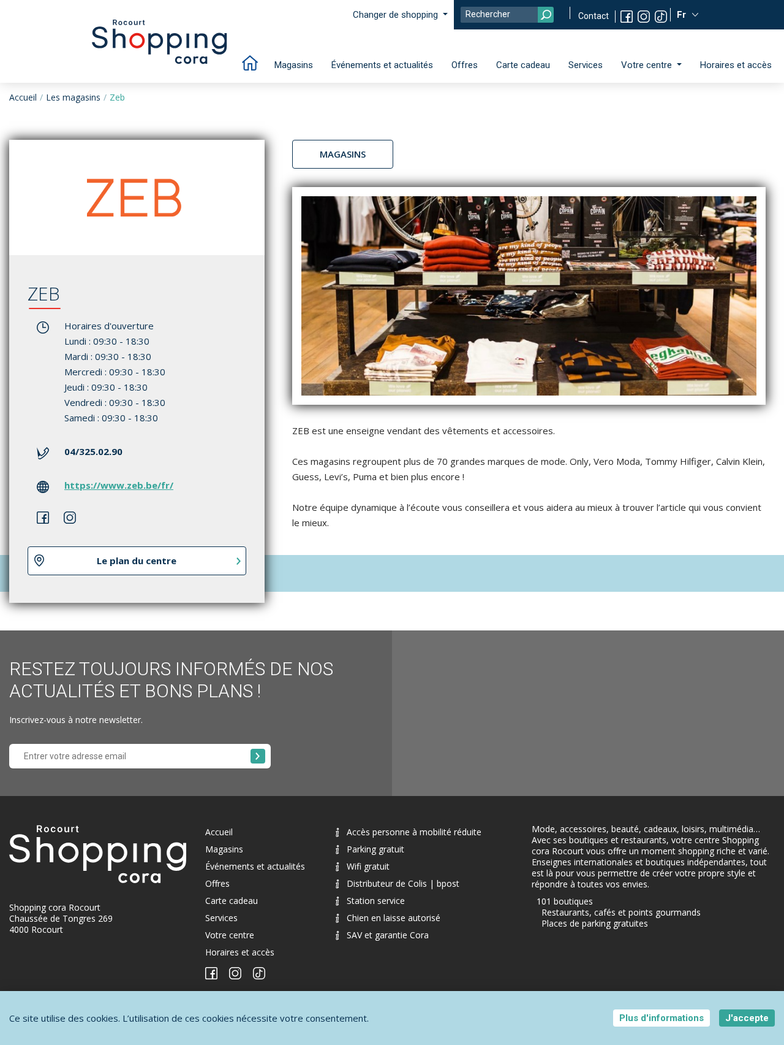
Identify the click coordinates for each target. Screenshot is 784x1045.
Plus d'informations (661, 1018)
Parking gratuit (375, 849)
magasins (343, 154)
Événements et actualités (382, 65)
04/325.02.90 (93, 451)
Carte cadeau (523, 65)
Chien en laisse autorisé (393, 918)
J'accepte (747, 1018)
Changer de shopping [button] (396, 14)
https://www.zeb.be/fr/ (118, 485)
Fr (682, 14)
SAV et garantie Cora (388, 935)
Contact (593, 16)
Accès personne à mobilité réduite (414, 832)
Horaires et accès (736, 65)
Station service (376, 900)
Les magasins (73, 97)
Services (585, 65)
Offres (464, 65)
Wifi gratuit (368, 866)
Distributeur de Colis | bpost (403, 883)
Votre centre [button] (647, 65)
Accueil (23, 97)
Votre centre (229, 935)
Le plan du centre (136, 560)
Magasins (293, 65)
